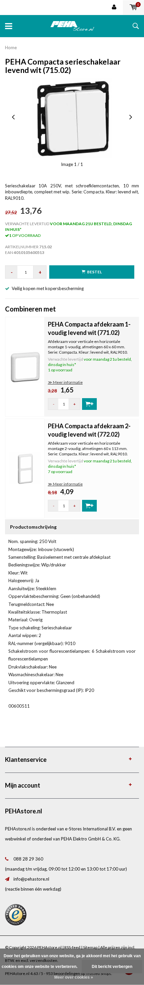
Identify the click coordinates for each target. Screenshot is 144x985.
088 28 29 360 (28, 859)
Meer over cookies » (73, 977)
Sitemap (90, 947)
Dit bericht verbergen (112, 966)
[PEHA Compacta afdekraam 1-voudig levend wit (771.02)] (25, 366)
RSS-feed (72, 947)
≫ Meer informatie (65, 382)
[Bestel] (89, 404)
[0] (133, 7)
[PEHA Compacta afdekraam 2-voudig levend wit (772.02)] (25, 467)
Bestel (94, 271)
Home (11, 47)
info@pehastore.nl (31, 879)
